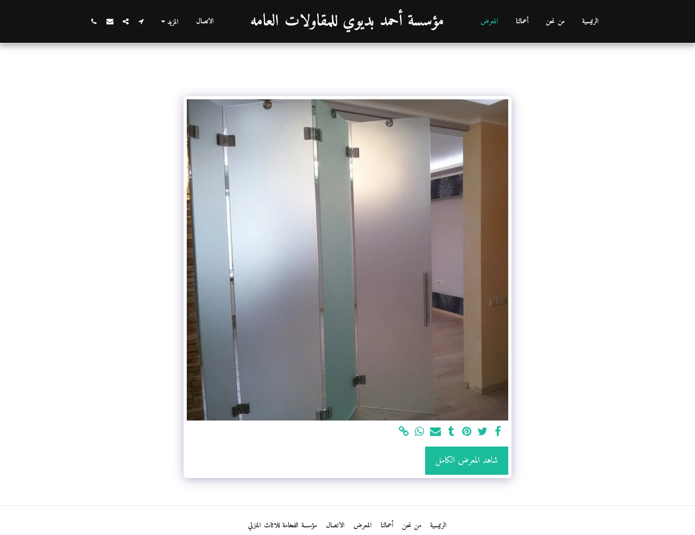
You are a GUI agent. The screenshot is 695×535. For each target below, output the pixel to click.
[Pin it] (466, 432)
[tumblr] (451, 432)
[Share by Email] (435, 432)
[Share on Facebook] (498, 432)
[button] (141, 21)
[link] (404, 432)
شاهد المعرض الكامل (466, 460)
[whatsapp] (420, 432)
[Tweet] (482, 432)
